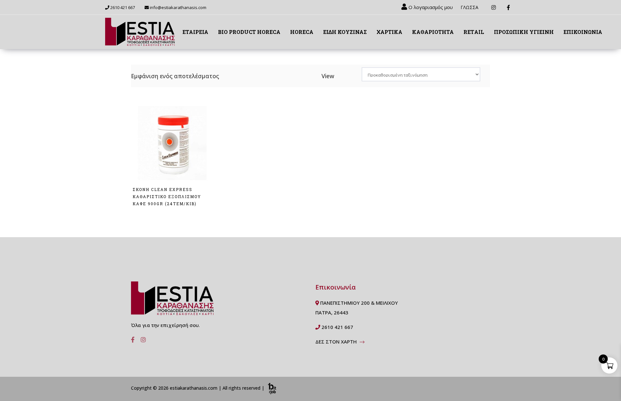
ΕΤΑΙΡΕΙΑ (195, 31)
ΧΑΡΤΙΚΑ (389, 31)
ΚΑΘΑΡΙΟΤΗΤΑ (433, 31)
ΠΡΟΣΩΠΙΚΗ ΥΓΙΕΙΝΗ (524, 31)
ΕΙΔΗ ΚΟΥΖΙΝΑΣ (345, 31)
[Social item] (131, 339)
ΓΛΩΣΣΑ (469, 7)
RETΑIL (473, 31)
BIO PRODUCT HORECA (249, 31)
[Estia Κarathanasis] (172, 301)
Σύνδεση (145, 214)
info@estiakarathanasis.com (178, 7)
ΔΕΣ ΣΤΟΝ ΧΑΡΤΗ (336, 341)
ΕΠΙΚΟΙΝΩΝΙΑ (582, 31)
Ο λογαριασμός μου (430, 7)
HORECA (301, 31)
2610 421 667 (122, 7)
